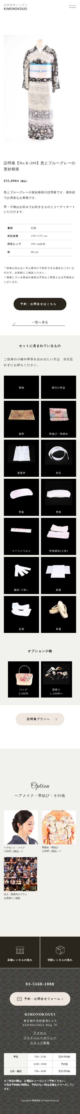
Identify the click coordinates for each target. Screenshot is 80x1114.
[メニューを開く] (72, 6)
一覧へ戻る (40, 322)
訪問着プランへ (38, 719)
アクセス (40, 1032)
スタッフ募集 (40, 1042)
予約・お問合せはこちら (38, 304)
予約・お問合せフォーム (42, 998)
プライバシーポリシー (40, 1037)
